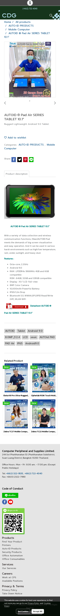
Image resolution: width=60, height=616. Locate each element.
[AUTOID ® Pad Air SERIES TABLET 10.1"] (30, 70)
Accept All (37, 611)
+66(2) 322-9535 (14, 473)
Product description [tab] (17, 174)
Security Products (12, 552)
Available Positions (12, 581)
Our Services (9, 568)
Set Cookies (23, 611)
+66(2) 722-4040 (33, 473)
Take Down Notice (12, 593)
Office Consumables (13, 559)
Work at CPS (9, 577)
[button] (50, 15)
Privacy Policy (9, 590)
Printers (6, 545)
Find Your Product (12, 541)
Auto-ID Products (11, 548)
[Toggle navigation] (56, 15)
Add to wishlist (16, 138)
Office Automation (12, 555)
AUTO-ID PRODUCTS (32, 145)
